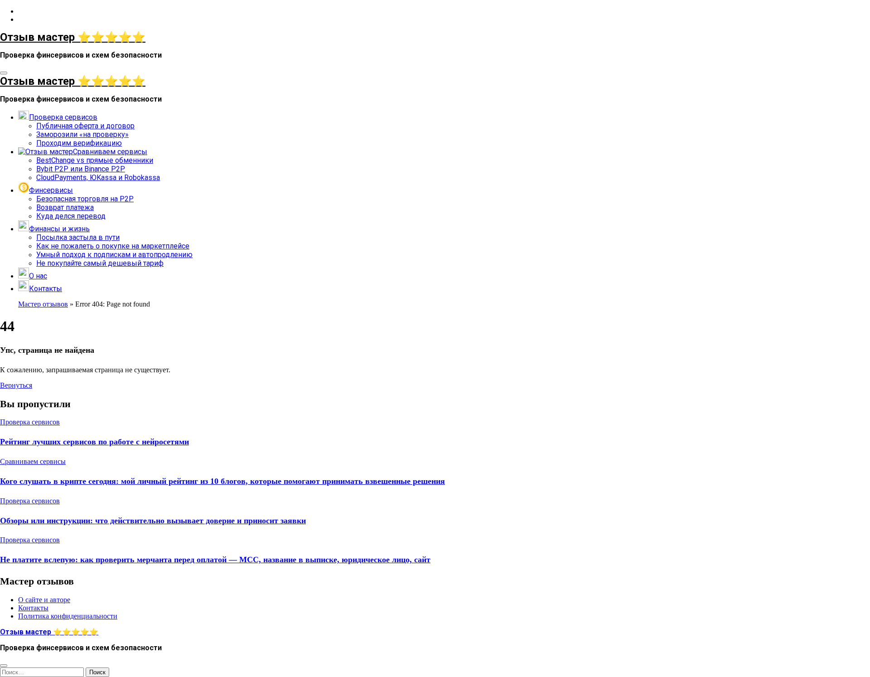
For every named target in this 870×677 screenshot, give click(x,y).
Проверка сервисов (30, 422)
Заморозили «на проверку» (82, 134)
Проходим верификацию (79, 143)
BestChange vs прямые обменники (94, 160)
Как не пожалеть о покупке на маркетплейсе (112, 246)
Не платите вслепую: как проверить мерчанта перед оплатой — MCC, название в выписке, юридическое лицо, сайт (215, 559)
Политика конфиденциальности (67, 616)
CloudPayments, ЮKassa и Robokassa (98, 177)
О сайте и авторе (44, 600)
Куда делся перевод (71, 216)
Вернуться (16, 385)
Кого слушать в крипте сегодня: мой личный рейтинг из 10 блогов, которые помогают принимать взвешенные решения (222, 481)
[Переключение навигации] (3, 73)
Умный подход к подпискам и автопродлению (114, 254)
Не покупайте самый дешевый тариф (100, 263)
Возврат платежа (65, 207)
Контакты (33, 608)
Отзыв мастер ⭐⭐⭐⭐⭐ (72, 37)
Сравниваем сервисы (33, 461)
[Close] (3, 665)
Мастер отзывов (43, 304)
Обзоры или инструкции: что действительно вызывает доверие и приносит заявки (153, 520)
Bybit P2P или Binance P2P (80, 169)
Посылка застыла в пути (78, 237)
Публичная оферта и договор (85, 126)
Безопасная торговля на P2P (85, 199)
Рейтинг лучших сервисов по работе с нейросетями (94, 441)
